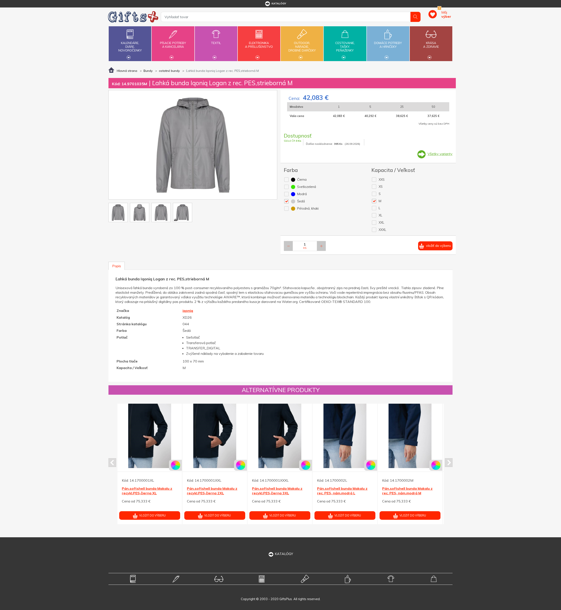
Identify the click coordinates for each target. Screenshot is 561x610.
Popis (116, 266)
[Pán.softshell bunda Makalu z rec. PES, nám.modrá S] (149, 436)
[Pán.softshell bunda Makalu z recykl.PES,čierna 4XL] (280, 436)
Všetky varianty (440, 154)
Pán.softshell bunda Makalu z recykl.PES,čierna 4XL (277, 490)
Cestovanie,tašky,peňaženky (345, 46)
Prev (112, 462)
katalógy (279, 3)
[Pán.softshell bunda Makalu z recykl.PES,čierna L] (410, 436)
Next (449, 462)
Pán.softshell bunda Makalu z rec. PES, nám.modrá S (147, 490)
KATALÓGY (284, 554)
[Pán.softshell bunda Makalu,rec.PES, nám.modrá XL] (215, 436)
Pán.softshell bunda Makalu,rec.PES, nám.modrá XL (213, 490)
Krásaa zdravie (431, 45)
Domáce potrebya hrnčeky (388, 45)
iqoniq (188, 310)
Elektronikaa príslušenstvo (259, 45)
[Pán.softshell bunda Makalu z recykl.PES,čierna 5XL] (345, 436)
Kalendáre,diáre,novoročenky (130, 46)
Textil (216, 43)
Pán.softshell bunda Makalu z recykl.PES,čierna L (407, 490)
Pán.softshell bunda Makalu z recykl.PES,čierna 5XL (342, 490)
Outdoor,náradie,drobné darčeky (302, 46)
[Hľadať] (415, 17)
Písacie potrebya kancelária (173, 45)
